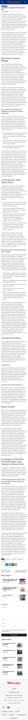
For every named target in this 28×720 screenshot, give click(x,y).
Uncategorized (4, 6)
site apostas (4, 560)
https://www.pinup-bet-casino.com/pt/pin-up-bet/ (12, 74)
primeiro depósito (20, 559)
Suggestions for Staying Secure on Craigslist (6, 571)
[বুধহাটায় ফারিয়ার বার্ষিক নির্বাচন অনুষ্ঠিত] (19, 652)
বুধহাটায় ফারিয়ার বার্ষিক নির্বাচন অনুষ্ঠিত (9, 650)
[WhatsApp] (15, 564)
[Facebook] (6, 564)
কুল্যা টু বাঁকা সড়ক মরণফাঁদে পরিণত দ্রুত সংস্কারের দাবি (9, 658)
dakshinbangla (5, 11)
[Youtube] (8, 707)
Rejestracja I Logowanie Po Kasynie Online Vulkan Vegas (21, 571)
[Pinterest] (12, 564)
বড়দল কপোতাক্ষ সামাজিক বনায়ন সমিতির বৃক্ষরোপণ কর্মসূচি (9, 644)
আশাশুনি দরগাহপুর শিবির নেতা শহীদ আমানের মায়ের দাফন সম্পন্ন (8, 665)
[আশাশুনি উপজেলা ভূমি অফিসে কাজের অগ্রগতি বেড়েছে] (19, 673)
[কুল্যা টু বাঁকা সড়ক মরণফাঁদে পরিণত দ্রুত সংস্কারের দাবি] (19, 659)
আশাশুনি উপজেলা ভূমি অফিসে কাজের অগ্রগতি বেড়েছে (8, 672)
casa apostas (13, 559)
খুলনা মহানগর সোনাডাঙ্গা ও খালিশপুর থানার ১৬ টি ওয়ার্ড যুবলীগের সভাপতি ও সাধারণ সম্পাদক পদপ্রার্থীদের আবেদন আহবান (10, 588)
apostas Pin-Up (7, 559)
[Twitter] (9, 564)
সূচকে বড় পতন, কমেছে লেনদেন (8, 595)
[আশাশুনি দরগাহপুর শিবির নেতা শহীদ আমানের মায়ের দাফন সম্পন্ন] (19, 666)
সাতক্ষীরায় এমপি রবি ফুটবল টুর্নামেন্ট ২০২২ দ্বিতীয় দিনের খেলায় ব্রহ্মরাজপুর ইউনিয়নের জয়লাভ (10, 580)
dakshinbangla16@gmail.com (14, 703)
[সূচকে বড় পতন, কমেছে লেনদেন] (22, 597)
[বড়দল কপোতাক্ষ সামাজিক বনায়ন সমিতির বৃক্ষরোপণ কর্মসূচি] (19, 645)
